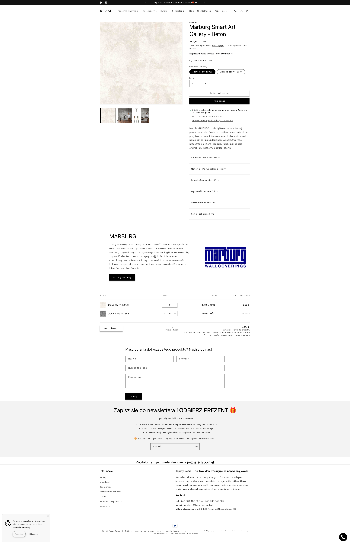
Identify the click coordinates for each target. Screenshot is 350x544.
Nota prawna (192, 534)
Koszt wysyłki (218, 45)
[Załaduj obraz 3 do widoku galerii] (141, 115)
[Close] (48, 516)
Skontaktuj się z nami (111, 501)
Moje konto (105, 482)
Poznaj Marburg (122, 277)
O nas (103, 496)
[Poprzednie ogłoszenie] (146, 2)
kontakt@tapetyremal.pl (198, 505)
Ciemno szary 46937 (231, 71)
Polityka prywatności (213, 531)
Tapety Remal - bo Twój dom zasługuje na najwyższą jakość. (135, 531)
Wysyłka (207, 335)
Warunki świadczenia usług (237, 531)
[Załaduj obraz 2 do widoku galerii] (124, 115)
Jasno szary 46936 (202, 71)
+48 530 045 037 (214, 501)
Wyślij (133, 396)
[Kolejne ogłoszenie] (204, 2)
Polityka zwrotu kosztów (192, 531)
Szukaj (103, 477)
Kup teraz (219, 100)
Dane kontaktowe (177, 534)
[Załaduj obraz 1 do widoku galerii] (108, 115)
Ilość (191, 78)
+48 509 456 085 (190, 501)
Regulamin (105, 487)
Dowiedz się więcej (21, 527)
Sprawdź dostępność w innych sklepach (212, 120)
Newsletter (105, 506)
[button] (129, 11)
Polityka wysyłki (160, 534)
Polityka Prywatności (110, 491)
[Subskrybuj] (196, 446)
